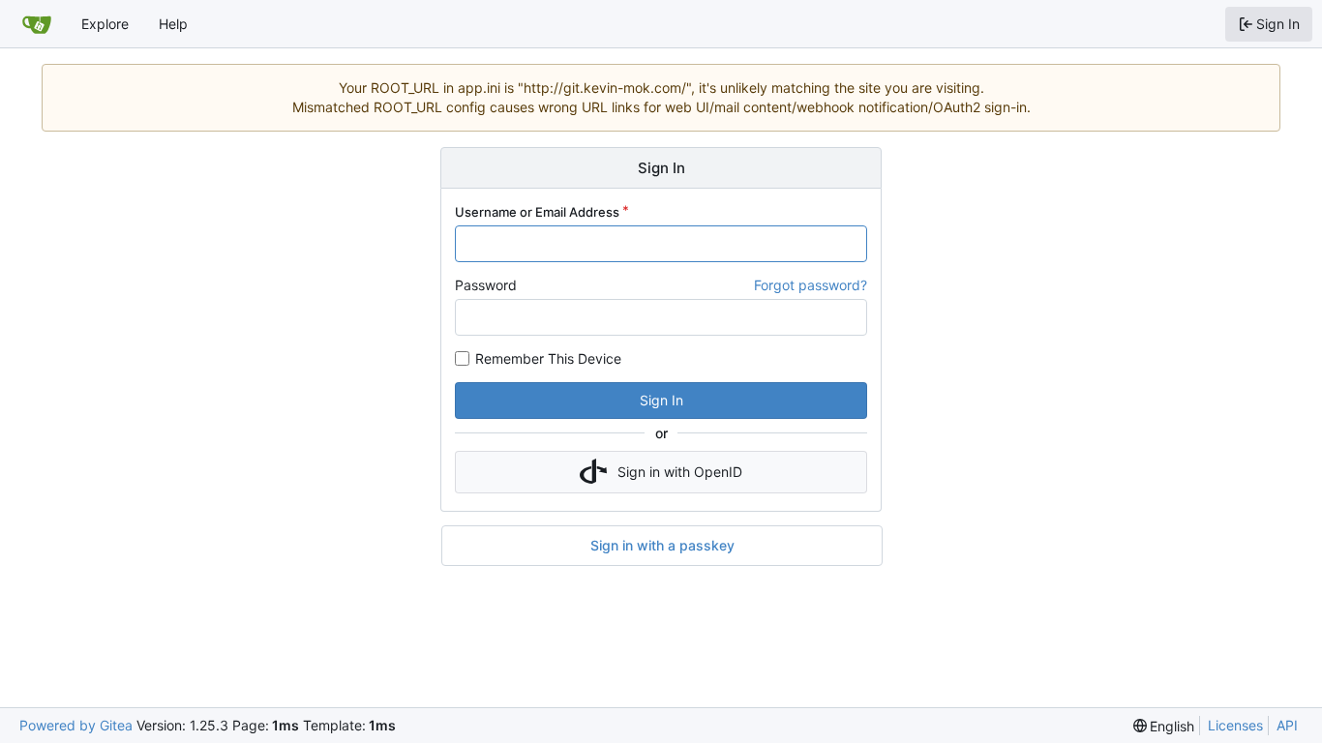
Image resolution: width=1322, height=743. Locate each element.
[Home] (37, 24)
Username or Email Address (537, 212)
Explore (105, 23)
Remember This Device (548, 358)
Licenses (1235, 725)
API (1287, 725)
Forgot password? (810, 285)
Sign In (661, 400)
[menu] (1164, 726)
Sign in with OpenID (679, 471)
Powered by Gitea (76, 725)
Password (486, 285)
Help (173, 23)
